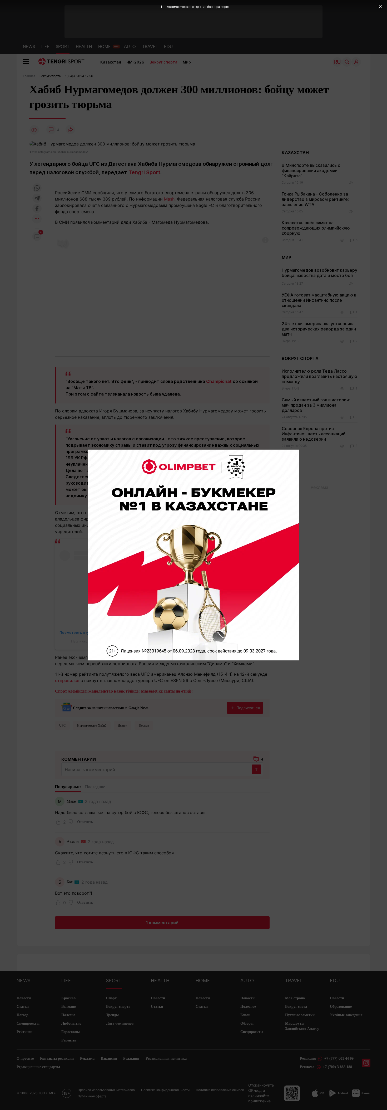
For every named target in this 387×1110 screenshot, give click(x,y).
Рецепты (68, 1040)
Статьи (23, 1007)
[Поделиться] (70, 130)
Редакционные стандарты (38, 1067)
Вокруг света (296, 1007)
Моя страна (295, 998)
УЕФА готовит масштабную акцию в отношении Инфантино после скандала (319, 300)
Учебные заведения (346, 1015)
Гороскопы (70, 1032)
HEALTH (84, 46)
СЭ (158, 495)
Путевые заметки (300, 1015)
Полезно (68, 1015)
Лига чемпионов (120, 1023)
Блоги (245, 1015)
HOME (104, 46)
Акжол (73, 841)
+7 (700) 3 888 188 (337, 1067)
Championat (219, 381)
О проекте (25, 1058)
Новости (24, 998)
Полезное (248, 1007)
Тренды (112, 1015)
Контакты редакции (57, 1058)
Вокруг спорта (163, 62)
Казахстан (110, 62)
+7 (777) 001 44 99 (339, 1058)
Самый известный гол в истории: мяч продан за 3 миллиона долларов (316, 405)
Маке (71, 801)
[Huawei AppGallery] (361, 1093)
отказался (163, 657)
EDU (168, 46)
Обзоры (247, 1023)
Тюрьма (144, 725)
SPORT (63, 46)
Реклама (87, 1058)
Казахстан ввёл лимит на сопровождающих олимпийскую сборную (316, 228)
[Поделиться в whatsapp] (37, 188)
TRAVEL (150, 46)
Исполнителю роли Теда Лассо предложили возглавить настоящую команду (319, 376)
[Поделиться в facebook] (37, 209)
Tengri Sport (144, 172)
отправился (67, 680)
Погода (22, 1015)
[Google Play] (338, 1093)
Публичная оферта (92, 1096)
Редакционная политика (166, 1058)
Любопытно (71, 1023)
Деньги (122, 725)
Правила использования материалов (106, 1090)
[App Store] (317, 1093)
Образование (341, 1007)
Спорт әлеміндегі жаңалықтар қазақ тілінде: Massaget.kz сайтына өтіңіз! (124, 691)
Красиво (68, 998)
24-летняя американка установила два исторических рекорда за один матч (319, 329)
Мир (187, 62)
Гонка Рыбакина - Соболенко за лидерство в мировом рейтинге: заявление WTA (315, 199)
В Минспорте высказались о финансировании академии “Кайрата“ (311, 170)
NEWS (29, 46)
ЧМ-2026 (135, 62)
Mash (169, 199)
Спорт (111, 998)
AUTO (130, 46)
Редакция (131, 1058)
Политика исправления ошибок (220, 1090)
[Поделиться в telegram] (37, 198)
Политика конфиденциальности (165, 1090)
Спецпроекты (28, 1023)
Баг (70, 882)
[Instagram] (366, 1063)
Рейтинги (24, 1032)
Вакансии (109, 1058)
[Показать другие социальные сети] (37, 219)
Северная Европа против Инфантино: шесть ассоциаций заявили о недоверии (313, 434)
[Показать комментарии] (51, 130)
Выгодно (68, 1007)
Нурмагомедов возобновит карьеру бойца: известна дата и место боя (319, 272)
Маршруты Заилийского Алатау (302, 1026)
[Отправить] (256, 769)
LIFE (45, 46)
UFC (62, 725)
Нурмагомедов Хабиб (91, 725)
